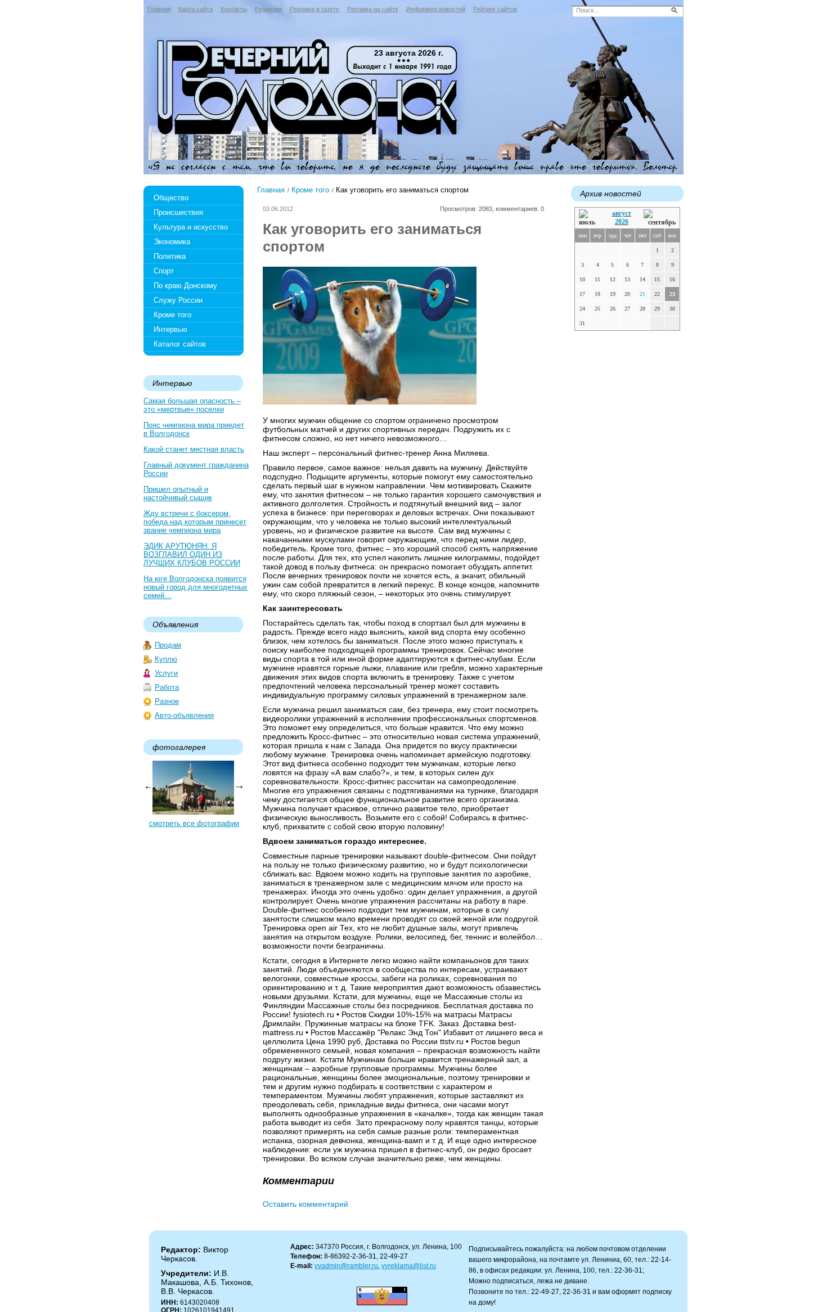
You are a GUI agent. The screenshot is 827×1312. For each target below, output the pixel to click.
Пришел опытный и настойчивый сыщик (177, 493)
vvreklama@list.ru (408, 1266)
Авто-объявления (184, 715)
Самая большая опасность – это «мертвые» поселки (192, 405)
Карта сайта (195, 9)
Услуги (166, 673)
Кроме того (172, 315)
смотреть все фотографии (194, 823)
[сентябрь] (660, 218)
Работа (167, 687)
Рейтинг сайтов (495, 9)
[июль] (589, 218)
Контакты (234, 9)
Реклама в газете (314, 9)
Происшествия (178, 212)
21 (642, 294)
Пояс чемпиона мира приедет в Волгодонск (193, 429)
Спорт (164, 271)
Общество (171, 198)
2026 (621, 222)
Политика (170, 256)
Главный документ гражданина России (196, 469)
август (621, 213)
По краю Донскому (185, 285)
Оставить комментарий (305, 1203)
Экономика (172, 241)
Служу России (178, 300)
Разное (167, 701)
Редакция (268, 9)
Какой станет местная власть (193, 449)
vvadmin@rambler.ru (346, 1266)
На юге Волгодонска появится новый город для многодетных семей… (195, 587)
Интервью (170, 329)
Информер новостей (435, 9)
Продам (168, 645)
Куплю (166, 659)
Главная (158, 9)
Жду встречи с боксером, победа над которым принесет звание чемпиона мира (194, 521)
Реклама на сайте (372, 9)
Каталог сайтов (180, 344)
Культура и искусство (191, 227)
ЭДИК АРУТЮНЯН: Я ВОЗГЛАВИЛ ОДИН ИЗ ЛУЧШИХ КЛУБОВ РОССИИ (191, 554)
